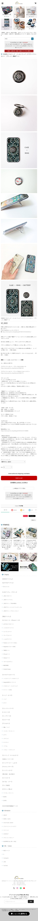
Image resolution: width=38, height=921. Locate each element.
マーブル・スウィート (8, 793)
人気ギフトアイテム (8, 599)
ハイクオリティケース (8, 627)
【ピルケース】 (6, 719)
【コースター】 (6, 778)
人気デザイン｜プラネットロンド (11, 611)
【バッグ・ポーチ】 (7, 695)
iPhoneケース (6, 654)
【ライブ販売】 (6, 785)
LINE (4, 861)
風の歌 (4, 796)
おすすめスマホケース (8, 624)
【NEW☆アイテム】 (7, 579)
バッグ (4, 699)
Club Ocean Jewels (8, 822)
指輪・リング (6, 727)
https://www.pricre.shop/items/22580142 (12, 368)
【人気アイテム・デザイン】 (9, 592)
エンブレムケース (7, 631)
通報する (33, 520)
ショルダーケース (7, 639)
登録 (31, 901)
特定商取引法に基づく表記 (9, 841)
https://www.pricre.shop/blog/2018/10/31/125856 (14, 430)
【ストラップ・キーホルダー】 (10, 755)
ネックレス (5, 742)
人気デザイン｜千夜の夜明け (10, 603)
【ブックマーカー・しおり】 (9, 763)
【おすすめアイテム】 (8, 582)
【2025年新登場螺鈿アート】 (10, 806)
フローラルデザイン (8, 661)
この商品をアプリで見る (19, 488)
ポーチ (4, 703)
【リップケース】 (6, 716)
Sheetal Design (7, 669)
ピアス (4, 734)
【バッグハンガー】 (7, 770)
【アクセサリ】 (6, 723)
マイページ (6, 830)
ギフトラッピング (5, 459)
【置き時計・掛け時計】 (8, 774)
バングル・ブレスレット (9, 731)
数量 (2, 467)
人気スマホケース (7, 596)
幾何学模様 (5, 665)
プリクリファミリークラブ (9, 826)
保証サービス (6, 850)
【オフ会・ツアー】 (7, 781)
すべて (5, 509)
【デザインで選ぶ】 (7, 789)
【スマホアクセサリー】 (8, 674)
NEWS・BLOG (6, 819)
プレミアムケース (7, 635)
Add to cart (19, 478)
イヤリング (5, 738)
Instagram (6, 858)
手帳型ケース (6, 650)
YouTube (5, 865)
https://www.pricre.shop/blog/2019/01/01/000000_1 (16, 332)
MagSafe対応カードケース (9, 682)
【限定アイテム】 (6, 616)
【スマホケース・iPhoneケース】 (11, 620)
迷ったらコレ (6, 586)
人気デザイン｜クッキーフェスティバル (12, 607)
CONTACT (5, 834)
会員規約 (17, 910)
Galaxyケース (6, 658)
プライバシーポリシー (8, 837)
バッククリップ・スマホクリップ (11, 678)
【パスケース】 (6, 712)
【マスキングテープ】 (8, 766)
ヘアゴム (5, 746)
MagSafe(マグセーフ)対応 (9, 646)
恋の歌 (4, 800)
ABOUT (5, 815)
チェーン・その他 (7, 689)
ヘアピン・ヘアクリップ (9, 749)
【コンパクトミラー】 (8, 708)
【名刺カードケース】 (8, 759)
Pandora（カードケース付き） (10, 642)
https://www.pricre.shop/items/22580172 (12, 373)
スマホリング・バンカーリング (10, 686)
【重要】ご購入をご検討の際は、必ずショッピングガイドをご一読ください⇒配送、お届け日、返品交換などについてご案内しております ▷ (19, 34)
